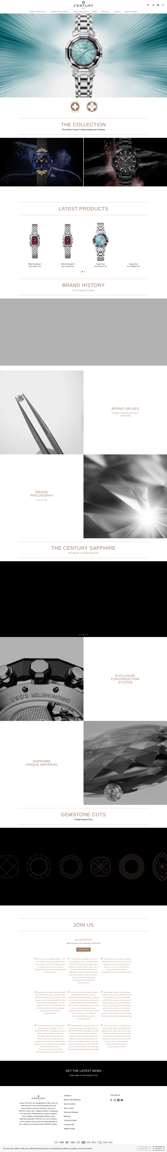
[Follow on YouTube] (122, 1100)
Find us (118, 11)
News (94, 11)
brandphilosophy (41, 493)
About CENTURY (80, 11)
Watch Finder (131, 11)
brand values (125, 408)
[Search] (163, 5)
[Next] (161, 55)
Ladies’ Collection (37, 11)
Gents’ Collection (59, 11)
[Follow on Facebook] (111, 1100)
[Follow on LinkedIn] (118, 1100)
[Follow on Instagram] (115, 1100)
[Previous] (6, 55)
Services (105, 11)
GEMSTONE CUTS (83, 814)
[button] (153, 5)
